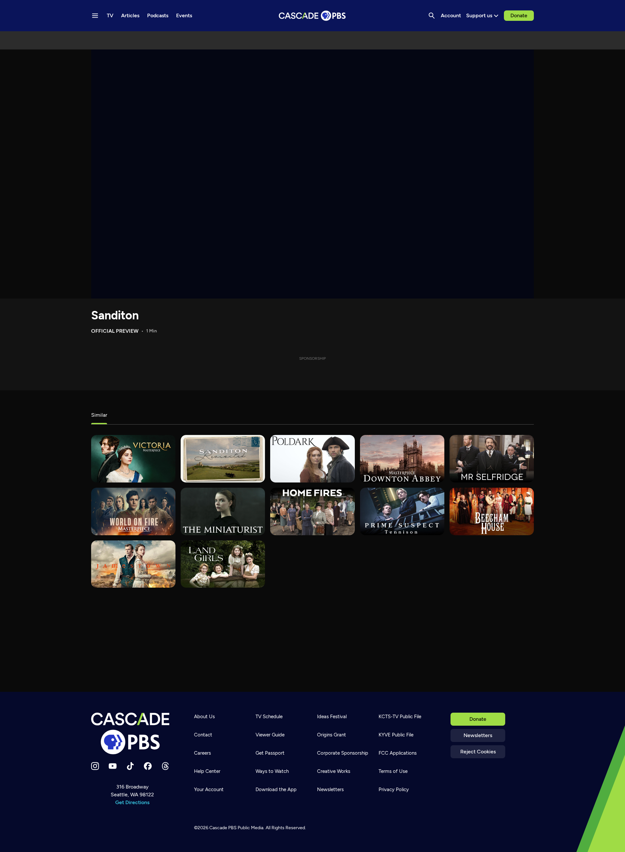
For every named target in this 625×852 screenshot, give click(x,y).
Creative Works (333, 771)
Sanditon (115, 315)
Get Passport (270, 753)
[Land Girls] (223, 564)
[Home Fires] (312, 511)
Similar (99, 415)
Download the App (276, 789)
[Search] (432, 16)
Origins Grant (331, 735)
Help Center (207, 771)
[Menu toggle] (95, 16)
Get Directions (132, 802)
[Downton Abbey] (402, 458)
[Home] (132, 733)
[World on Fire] (133, 511)
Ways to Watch (272, 771)
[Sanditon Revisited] (223, 458)
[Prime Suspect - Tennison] (402, 511)
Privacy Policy (394, 789)
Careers (202, 753)
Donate (518, 15)
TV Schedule (269, 716)
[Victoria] (133, 458)
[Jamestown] (133, 564)
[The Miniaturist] (223, 511)
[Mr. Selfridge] (492, 458)
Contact (203, 735)
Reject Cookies (478, 751)
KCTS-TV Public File (400, 716)
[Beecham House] (492, 511)
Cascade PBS (223, 828)
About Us (204, 716)
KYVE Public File (396, 735)
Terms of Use (393, 771)
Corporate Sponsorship (342, 753)
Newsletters (478, 735)
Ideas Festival (332, 716)
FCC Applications (398, 753)
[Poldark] (312, 458)
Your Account (209, 789)
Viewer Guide (270, 735)
